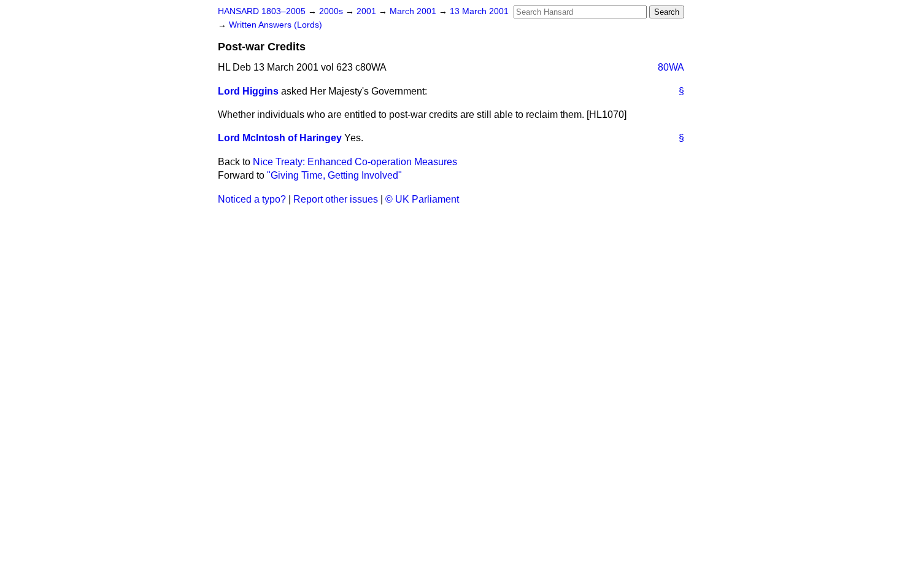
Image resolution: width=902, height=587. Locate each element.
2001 (368, 11)
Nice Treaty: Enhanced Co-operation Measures (355, 162)
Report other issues (335, 199)
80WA (671, 67)
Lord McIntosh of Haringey (280, 138)
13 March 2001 (479, 11)
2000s (332, 11)
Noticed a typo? (252, 199)
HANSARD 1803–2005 (262, 11)
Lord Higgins (248, 91)
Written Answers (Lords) (275, 24)
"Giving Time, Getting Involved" (334, 175)
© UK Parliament (422, 199)
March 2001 (414, 11)
